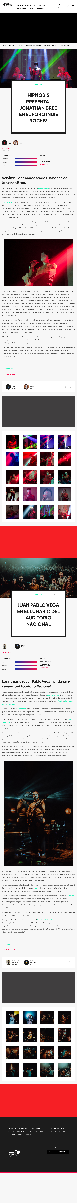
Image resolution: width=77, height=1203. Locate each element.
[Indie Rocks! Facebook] (57, 4)
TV (34, 5)
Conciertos (20, 45)
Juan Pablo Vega (6, 652)
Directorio (32, 1131)
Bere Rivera (21, 142)
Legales (43, 1131)
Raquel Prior (11, 646)
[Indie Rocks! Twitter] (60, 4)
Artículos (55, 45)
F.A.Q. (37, 1135)
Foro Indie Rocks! (15, 1135)
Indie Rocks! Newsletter (55, 1148)
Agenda (28, 5)
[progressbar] (26, 158)
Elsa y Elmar (68, 701)
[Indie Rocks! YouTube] (58, 8)
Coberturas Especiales (33, 45)
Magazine (41, 5)
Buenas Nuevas (65, 45)
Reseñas (12, 45)
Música (20, 5)
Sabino (4, 704)
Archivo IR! (12, 1128)
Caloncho (59, 701)
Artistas (11, 1131)
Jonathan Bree (6, 149)
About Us (28, 1135)
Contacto (21, 1131)
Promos (32, 8)
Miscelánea (21, 8)
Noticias (4, 45)
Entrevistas (46, 45)
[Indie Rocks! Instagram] (58, 6)
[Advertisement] (38, 28)
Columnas (41, 8)
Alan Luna (10, 142)
